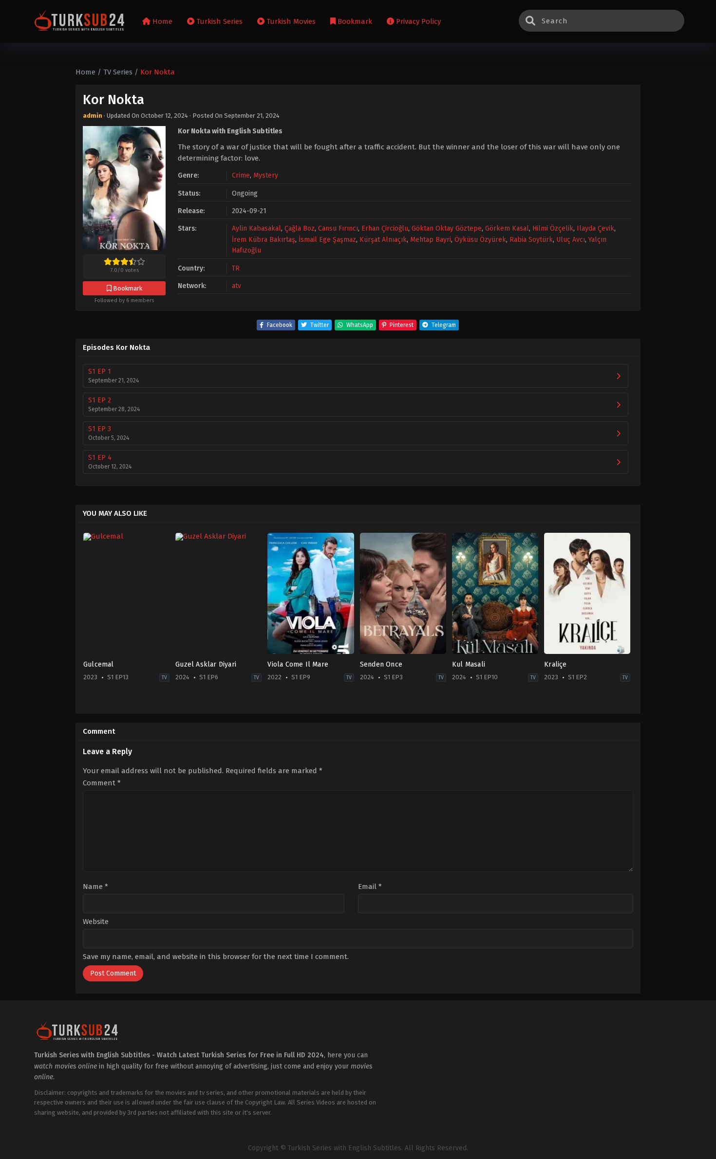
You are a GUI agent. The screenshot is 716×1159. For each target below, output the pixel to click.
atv (236, 286)
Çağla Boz (299, 228)
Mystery (265, 175)
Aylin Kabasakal (256, 228)
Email (370, 886)
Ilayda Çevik (595, 228)
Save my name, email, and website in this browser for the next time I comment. (216, 956)
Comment (102, 783)
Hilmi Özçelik (552, 228)
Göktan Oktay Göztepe (447, 228)
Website (96, 921)
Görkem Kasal (507, 228)
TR (236, 268)
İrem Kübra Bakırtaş (263, 239)
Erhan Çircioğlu (384, 228)
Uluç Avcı (570, 239)
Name (95, 886)
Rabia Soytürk (531, 239)
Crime (241, 175)
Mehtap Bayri (430, 239)
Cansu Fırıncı (338, 228)
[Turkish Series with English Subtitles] (80, 22)
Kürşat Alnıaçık (383, 239)
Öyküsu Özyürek (480, 239)
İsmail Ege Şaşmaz (327, 239)
